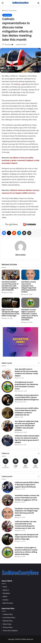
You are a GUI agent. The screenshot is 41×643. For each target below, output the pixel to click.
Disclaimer (6, 593)
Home (5, 10)
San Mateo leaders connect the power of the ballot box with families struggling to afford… (27, 497)
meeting (17, 84)
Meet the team (8, 603)
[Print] (29, 233)
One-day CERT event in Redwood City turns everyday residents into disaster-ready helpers (26, 372)
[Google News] (11, 224)
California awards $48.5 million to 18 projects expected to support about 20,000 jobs (27, 484)
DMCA (5, 596)
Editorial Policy (8, 621)
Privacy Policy (8, 627)
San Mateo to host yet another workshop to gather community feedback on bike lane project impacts (20, 160)
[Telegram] (19, 233)
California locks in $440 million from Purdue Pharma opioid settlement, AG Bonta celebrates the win (27, 411)
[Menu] (3, 3)
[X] (9, 233)
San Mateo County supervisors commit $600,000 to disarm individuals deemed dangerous (27, 397)
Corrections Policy (9, 617)
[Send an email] (12, 44)
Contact (5, 600)
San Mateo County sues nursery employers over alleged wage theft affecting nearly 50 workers (28, 287)
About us (6, 590)
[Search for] (38, 3)
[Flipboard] (29, 224)
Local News (13, 10)
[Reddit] (14, 233)
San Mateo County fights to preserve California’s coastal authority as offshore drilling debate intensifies (29, 315)
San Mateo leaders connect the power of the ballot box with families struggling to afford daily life (10, 286)
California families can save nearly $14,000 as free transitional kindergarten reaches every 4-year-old (25, 525)
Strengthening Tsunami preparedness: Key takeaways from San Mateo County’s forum (26, 385)
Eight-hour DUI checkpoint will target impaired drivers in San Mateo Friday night (10, 313)
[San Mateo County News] (20, 2)
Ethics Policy (7, 624)
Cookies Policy (8, 614)
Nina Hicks (8, 44)
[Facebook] (4, 233)
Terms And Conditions (10, 630)
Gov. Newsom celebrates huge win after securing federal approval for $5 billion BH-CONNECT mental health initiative (26, 425)
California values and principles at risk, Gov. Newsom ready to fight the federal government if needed (27, 439)
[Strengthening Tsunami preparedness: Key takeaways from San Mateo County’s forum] (7, 387)
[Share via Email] (24, 233)
